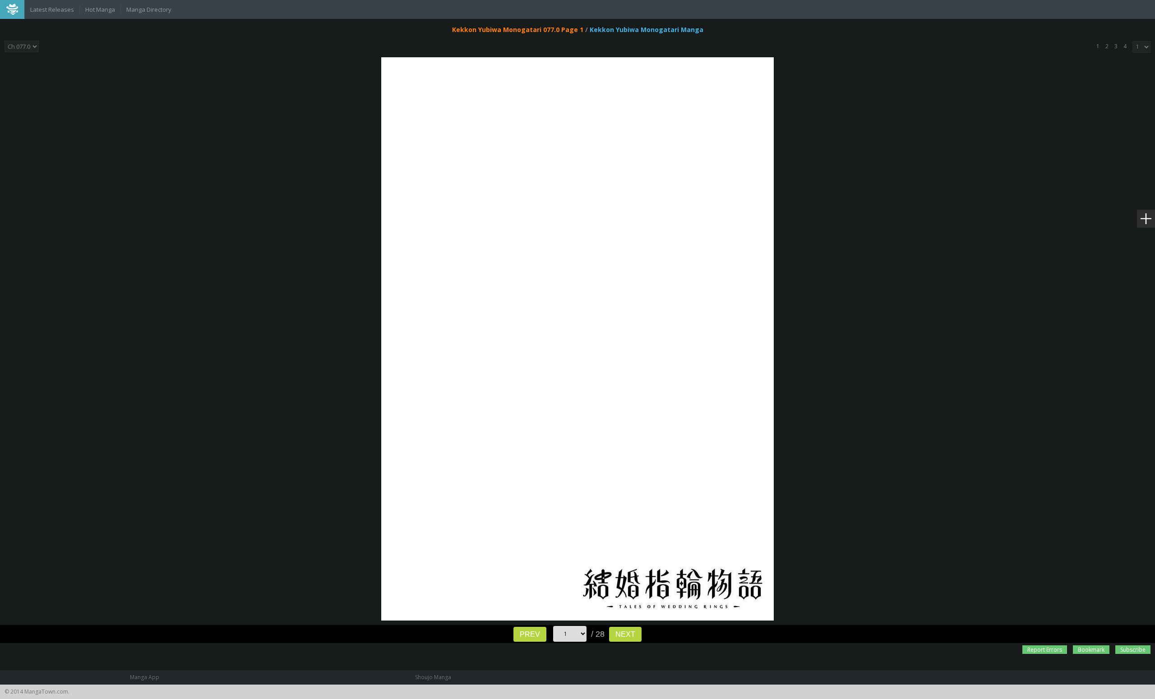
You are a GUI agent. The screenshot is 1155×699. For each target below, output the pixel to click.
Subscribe (1133, 649)
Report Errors (1044, 649)
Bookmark (1091, 649)
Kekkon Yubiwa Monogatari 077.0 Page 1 (517, 29)
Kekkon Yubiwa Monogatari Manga (646, 29)
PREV (530, 634)
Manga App (144, 677)
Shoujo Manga (433, 677)
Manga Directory (148, 9)
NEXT (625, 634)
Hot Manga (100, 9)
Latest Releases (52, 9)
